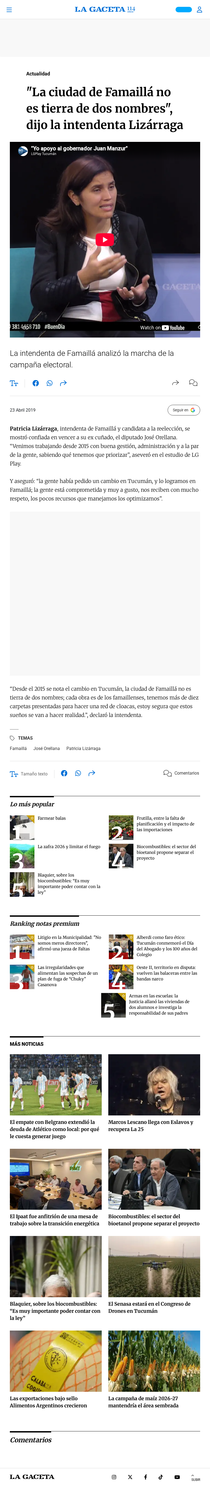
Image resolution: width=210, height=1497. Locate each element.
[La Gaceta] (105, 9)
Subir (195, 1480)
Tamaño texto (34, 774)
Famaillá (18, 748)
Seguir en (180, 410)
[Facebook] (145, 1477)
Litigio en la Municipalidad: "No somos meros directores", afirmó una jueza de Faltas (69, 943)
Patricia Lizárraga (83, 748)
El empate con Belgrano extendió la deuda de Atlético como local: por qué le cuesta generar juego (54, 1129)
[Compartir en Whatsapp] (49, 384)
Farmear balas (52, 818)
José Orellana (46, 748)
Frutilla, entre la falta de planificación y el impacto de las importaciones (165, 824)
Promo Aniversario (184, 9)
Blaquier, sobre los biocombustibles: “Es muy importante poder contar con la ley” (55, 1311)
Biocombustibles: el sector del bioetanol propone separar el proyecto (166, 852)
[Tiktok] (161, 1477)
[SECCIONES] (16, 9)
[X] (130, 1477)
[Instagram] (114, 1477)
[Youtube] (177, 1477)
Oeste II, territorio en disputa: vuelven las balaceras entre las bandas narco (167, 973)
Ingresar (200, 10)
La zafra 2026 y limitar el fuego (69, 846)
